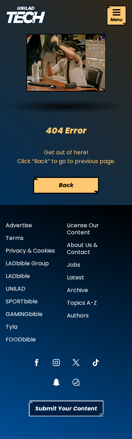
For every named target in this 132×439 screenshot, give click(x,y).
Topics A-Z (82, 303)
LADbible (18, 276)
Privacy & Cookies (30, 251)
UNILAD (15, 289)
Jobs (73, 265)
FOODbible (21, 339)
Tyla (11, 327)
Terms (15, 238)
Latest (75, 277)
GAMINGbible (24, 314)
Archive (77, 290)
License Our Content (83, 228)
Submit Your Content (66, 408)
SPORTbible (22, 301)
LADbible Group (27, 263)
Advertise (19, 225)
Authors (78, 315)
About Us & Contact (82, 248)
